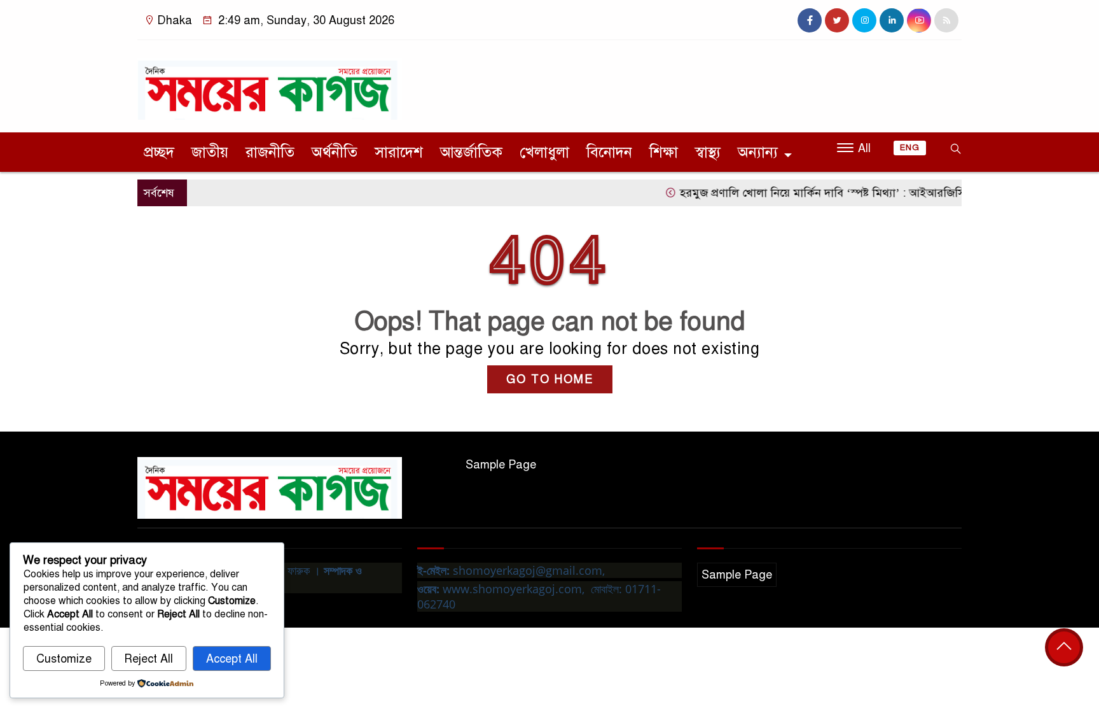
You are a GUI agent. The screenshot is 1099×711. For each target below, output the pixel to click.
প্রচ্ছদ (159, 152)
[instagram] (864, 20)
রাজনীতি (269, 152)
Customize (64, 659)
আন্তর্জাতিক (471, 152)
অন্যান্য (758, 152)
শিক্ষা (663, 152)
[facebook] (810, 20)
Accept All (232, 659)
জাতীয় (209, 152)
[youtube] (919, 20)
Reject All (148, 659)
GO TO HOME (549, 379)
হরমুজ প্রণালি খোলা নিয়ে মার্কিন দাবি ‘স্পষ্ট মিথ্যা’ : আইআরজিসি (809, 193)
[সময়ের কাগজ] (269, 83)
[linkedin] (892, 20)
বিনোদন (609, 152)
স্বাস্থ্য (708, 152)
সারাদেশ (399, 152)
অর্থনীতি (334, 152)
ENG (910, 148)
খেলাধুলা (544, 152)
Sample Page (501, 465)
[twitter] (837, 20)
